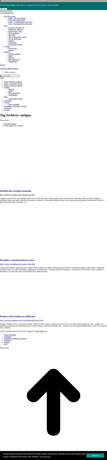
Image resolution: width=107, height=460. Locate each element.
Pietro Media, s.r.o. (41, 331)
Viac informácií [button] (44, 457)
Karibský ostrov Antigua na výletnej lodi (17, 316)
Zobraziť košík (5, 69)
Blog (1, 195)
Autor (22, 195)
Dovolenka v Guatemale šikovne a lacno (17, 260)
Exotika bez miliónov (11, 195)
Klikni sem (3, 9)
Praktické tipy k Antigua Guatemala (15, 191)
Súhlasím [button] (95, 455)
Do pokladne (14, 69)
